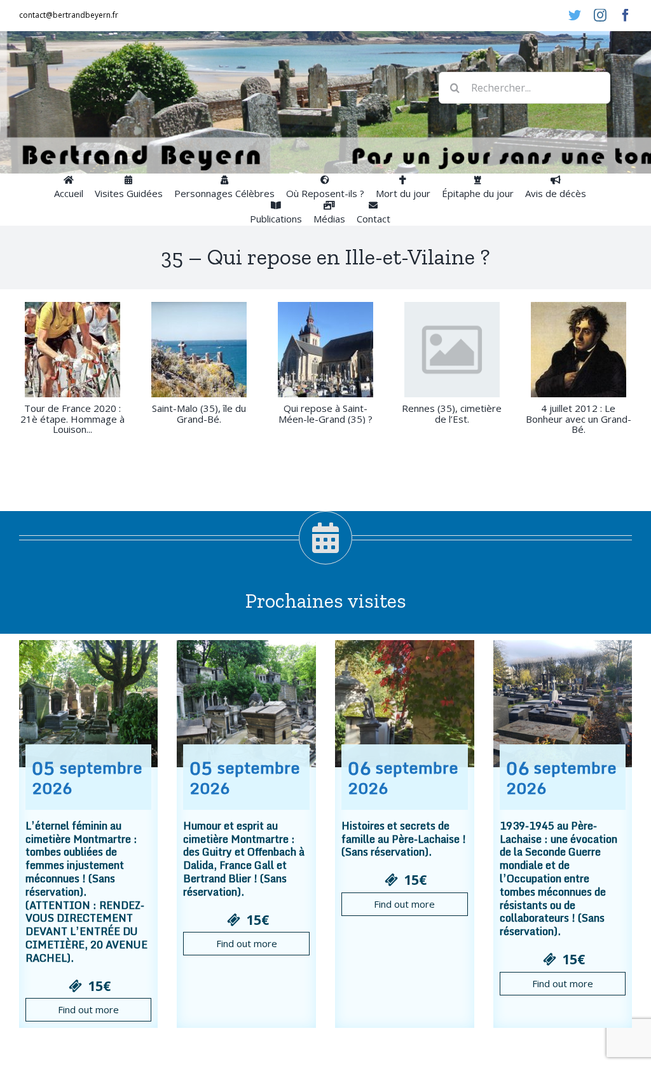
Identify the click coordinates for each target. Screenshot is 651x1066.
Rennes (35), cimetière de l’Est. (452, 413)
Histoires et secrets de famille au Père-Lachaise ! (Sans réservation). (403, 839)
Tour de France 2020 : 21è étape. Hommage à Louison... (72, 419)
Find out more (88, 1009)
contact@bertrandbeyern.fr (68, 15)
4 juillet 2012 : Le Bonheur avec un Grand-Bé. (578, 419)
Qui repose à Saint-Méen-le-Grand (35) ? (325, 413)
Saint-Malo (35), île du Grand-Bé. (199, 413)
